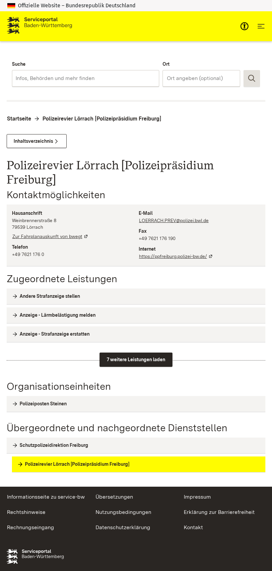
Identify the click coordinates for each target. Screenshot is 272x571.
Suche (19, 64)
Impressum (197, 497)
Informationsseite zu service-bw (46, 497)
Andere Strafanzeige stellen (50, 296)
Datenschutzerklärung (123, 527)
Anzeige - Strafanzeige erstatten (55, 334)
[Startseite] (39, 26)
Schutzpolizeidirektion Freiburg (54, 445)
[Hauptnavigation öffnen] (261, 26)
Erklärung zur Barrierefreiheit (219, 512)
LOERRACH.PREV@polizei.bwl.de (174, 220)
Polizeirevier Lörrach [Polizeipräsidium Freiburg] (101, 119)
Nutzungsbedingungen (123, 512)
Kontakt (193, 527)
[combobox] (85, 78)
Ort (166, 64)
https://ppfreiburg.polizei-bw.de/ (176, 256)
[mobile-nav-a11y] (244, 26)
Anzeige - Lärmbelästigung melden (58, 315)
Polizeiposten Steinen (43, 403)
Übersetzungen (114, 497)
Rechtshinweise (26, 512)
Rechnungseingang (30, 527)
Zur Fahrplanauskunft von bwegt (50, 236)
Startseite (19, 119)
